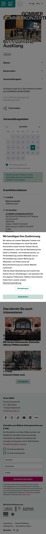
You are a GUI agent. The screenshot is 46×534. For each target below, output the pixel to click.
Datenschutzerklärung (12, 283)
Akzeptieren (23, 297)
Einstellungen (22, 288)
